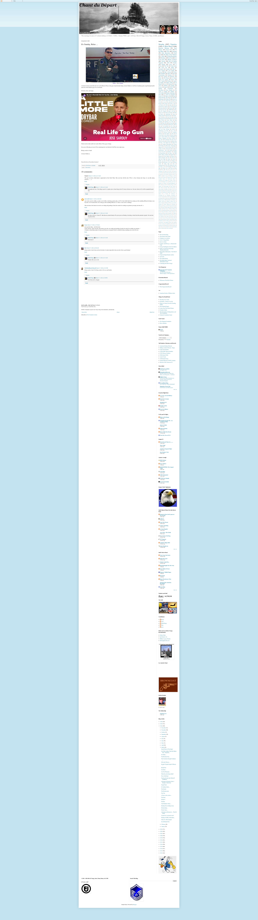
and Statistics (161, 222)
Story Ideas (165, 213)
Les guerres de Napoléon (169, 94)
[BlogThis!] (100, 165)
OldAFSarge (91, 187)
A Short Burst (87, 167)
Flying (163, 64)
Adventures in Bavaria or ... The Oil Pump (169, 812)
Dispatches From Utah (165, 386)
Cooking (166, 180)
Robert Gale (174, 141)
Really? (173, 160)
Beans (162, 619)
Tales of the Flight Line (165, 142)
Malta (174, 198)
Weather (172, 91)
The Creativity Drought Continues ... (168, 759)
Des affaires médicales (164, 154)
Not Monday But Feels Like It (170, 139)
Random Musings (164, 48)
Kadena (169, 192)
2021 (161, 833)
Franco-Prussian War (163, 97)
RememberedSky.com (165, 372)
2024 (161, 726)
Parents (169, 159)
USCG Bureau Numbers (165, 353)
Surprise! (170, 213)
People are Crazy (162, 160)
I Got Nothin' (171, 70)
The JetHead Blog (164, 383)
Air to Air (173, 130)
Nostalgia (173, 204)
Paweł (174, 159)
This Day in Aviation (164, 369)
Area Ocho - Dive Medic (165, 532)
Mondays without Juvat (171, 201)
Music (169, 73)
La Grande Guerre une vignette (168, 78)
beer (171, 222)
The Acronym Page (164, 234)
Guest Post (169, 50)
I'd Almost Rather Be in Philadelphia (167, 136)
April (162, 745)
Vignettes (173, 44)
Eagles (165, 87)
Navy (169, 157)
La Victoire (166, 193)
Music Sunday (172, 138)
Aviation (175, 117)
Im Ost (170, 58)
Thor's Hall (162, 445)
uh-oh (164, 228)
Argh (161, 174)
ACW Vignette (163, 111)
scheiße (167, 226)
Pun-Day (164, 210)
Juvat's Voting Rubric (164, 240)
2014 (161, 848)
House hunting (174, 135)
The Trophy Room (164, 258)
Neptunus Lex (163, 713)
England (172, 154)
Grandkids (163, 73)
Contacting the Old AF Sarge (166, 263)
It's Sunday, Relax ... (165, 787)
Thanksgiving (161, 165)
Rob (85, 248)
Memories (172, 76)
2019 (161, 837)
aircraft (173, 129)
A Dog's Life (161, 148)
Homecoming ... (164, 808)
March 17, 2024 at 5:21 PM (102, 268)
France (170, 64)
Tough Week (164, 785)
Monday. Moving (162, 201)
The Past (172, 216)
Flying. (172, 156)
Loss (165, 198)
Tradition (160, 127)
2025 (161, 723)
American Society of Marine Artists (167, 293)
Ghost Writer (161, 187)
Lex (165, 84)
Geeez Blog (162, 587)
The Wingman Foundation (165, 321)
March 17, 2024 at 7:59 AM (94, 225)
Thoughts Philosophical (166, 144)
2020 (161, 835)
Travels (163, 61)
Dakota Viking (169, 82)
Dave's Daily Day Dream (165, 432)
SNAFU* (163, 799)
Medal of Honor (172, 59)
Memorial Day (168, 115)
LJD (171, 97)
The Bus (163, 801)
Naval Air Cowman (164, 399)
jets (168, 225)
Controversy (161, 180)
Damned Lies (164, 181)
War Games (165, 103)
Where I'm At (165, 168)
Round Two (163, 767)
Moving (170, 84)
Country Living (172, 180)
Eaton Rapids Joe (164, 546)
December (163, 727)
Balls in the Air (166, 175)
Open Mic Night (162, 159)
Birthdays (169, 151)
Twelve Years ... (164, 810)
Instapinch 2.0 (163, 402)
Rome (175, 123)
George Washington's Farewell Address (168, 246)
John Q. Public (163, 425)
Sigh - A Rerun (167, 72)
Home (118, 312)
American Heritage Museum (166, 346)
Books (160, 132)
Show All (175, 389)
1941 (168, 51)
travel (161, 228)
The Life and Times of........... (166, 442)
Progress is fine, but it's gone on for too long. (167, 515)
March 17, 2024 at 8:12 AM (102, 187)
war (162, 169)
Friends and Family (169, 112)
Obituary (160, 205)
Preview (160, 210)
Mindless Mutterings (170, 93)
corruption (175, 222)
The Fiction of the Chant (165, 236)
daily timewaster (163, 558)
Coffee (175, 153)
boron (86, 225)
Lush (162, 621)
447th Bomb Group (164, 358)
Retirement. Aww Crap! (167, 162)
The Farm (163, 797)
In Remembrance (173, 106)
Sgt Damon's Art (163, 637)
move (174, 225)
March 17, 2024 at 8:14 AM (102, 237)
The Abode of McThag (165, 536)
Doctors (160, 87)
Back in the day (171, 111)
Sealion (172, 210)
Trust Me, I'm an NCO (165, 435)
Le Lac (163, 102)
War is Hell (170, 127)
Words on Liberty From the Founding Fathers (168, 304)
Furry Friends (172, 186)
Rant (174, 73)
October (163, 732)
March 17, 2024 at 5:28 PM (101, 277)
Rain (169, 160)
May (162, 743)
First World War (166, 100)
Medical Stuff (161, 115)
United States (164, 219)
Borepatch (162, 575)
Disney (165, 183)
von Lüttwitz (161, 105)
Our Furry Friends (171, 205)
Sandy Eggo (166, 163)
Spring (167, 124)
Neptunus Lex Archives (165, 238)
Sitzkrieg (166, 85)
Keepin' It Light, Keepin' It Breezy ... (168, 765)
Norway (160, 72)
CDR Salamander (164, 475)
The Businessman (165, 791)
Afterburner (161, 171)
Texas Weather (169, 90)
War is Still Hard (164, 776)
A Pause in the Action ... (166, 795)
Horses (171, 189)
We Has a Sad (172, 103)
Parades (163, 207)
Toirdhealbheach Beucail (90, 268)
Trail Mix (173, 217)
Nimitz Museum (167, 204)
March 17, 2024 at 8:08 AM (93, 248)
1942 (168, 63)
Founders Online (163, 310)
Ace (174, 169)
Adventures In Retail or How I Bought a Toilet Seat (167, 782)
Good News (173, 187)
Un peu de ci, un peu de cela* (167, 815)
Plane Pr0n (164, 123)
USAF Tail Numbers (164, 349)
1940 (162, 56)
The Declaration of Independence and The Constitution (168, 312)
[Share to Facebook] (102, 165)
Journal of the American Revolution (165, 583)
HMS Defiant (163, 460)
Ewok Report (166, 133)
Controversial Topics (171, 178)
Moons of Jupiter (161, 202)
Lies (166, 196)
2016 (161, 844)
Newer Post (84, 312)
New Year (160, 139)
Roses (164, 117)
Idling (163, 190)
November (163, 730)
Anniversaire (168, 148)
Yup (174, 220)
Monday (161, 44)
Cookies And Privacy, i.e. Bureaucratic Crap (168, 244)
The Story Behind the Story (171, 165)
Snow (174, 163)
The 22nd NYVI (170, 102)
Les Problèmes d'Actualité (170, 195)
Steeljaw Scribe (163, 406)
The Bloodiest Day (165, 756)
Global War (167, 187)
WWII (165, 127)
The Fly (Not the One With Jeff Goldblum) (168, 778)
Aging (165, 171)
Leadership (160, 195)
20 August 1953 (163, 370)
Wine (160, 94)
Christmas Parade (166, 132)
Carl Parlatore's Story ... (166, 803)
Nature (167, 202)
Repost (168, 210)
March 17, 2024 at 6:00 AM (95, 199)
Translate (168, 339)
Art (173, 148)
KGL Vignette (162, 81)
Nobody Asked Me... (164, 562)
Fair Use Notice (163, 242)
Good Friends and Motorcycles (166, 387)
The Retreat (166, 78)
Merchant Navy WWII (163, 199)
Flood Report (171, 184)
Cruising (172, 85)
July (162, 738)
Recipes (160, 162)
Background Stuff (163, 118)
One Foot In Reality (164, 482)
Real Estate (170, 123)
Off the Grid (162, 141)
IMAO (161, 329)
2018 (161, 840)
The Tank (173, 126)
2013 (161, 850)
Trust (159, 219)
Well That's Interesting (170, 145)
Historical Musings (164, 106)
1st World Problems (168, 147)
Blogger (134, 904)
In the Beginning (169, 190)
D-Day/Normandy (172, 56)
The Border (163, 789)
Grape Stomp (161, 189)
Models (169, 199)
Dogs (174, 96)
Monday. (173, 199)
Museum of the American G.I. (166, 362)
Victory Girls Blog (164, 525)
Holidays (163, 58)
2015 (161, 846)
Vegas (175, 108)
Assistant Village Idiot (165, 542)
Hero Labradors (163, 323)
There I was (162, 166)
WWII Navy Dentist (164, 478)
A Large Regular (164, 529)
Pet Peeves (168, 141)
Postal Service (165, 208)
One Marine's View (164, 452)
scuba (171, 226)
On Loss (173, 157)
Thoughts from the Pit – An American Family (166, 421)
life (171, 225)
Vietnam (175, 144)
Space (174, 211)
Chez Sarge (174, 177)
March (162, 747)
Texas (174, 214)
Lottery (168, 198)
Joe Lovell (87, 199)
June (162, 740)
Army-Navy (169, 117)
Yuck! (172, 220)
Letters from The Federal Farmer (167, 308)
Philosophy (168, 207)
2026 (161, 721)
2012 (161, 853)
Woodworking (162, 75)
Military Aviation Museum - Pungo (167, 347)
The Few (172, 124)
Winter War (168, 99)
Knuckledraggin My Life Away (167, 565)
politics (175, 109)
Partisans (171, 108)
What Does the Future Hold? (167, 774)
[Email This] (99, 165)
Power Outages (172, 208)
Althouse (162, 519)
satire (163, 226)
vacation (165, 76)
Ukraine (175, 72)
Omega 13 (164, 205)
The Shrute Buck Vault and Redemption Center (166, 261)
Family (175, 63)
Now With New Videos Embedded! (167, 384)
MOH (172, 67)
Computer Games (162, 178)
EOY (159, 184)
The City (163, 793)
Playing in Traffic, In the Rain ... (168, 817)
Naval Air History (164, 409)
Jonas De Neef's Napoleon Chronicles (166, 270)
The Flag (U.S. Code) (164, 299)
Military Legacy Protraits (165, 638)
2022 (166, 105)
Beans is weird (172, 175)
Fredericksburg (165, 186)
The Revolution (165, 126)
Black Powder (161, 120)
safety (160, 226)
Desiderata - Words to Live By (166, 301)
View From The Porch (165, 555)
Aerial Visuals (163, 357)
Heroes (172, 79)
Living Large (171, 196)
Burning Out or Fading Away (167, 805)
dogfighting (168, 223)
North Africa (174, 66)
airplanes (160, 147)
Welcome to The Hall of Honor (166, 280)
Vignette (168, 69)
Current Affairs (169, 120)
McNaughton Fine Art (164, 640)
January (163, 826)
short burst (175, 226)
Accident (170, 169)
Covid (160, 181)
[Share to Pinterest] (104, 165)
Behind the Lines (172, 118)
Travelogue (169, 166)
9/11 (174, 147)
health (165, 225)
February (163, 824)
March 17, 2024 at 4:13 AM (95, 176)
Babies (170, 105)
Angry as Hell (168, 96)
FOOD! (171, 87)
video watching (169, 228)
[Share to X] (101, 165)
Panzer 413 (161, 96)
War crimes (175, 219)
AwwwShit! (161, 93)
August (163, 736)
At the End (165, 174)
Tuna (162, 625)
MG (171, 198)
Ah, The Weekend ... (165, 771)
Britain (160, 177)
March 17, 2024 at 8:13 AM (102, 213)
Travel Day (164, 67)
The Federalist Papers (164, 306)
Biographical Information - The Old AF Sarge (168, 252)
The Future (167, 216)
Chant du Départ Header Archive (167, 254)
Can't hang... (169, 153)
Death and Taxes (172, 181)
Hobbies (166, 189)
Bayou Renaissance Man (165, 579)
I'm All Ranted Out (165, 821)
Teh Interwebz (169, 214)
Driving (175, 105)
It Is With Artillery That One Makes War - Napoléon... (168, 751)
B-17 (174, 174)
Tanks (174, 213)
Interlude (164, 192)
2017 (161, 842)
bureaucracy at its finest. (164, 130)
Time (163, 217)
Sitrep (163, 211)
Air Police (170, 171)
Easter (163, 184)
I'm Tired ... (163, 769)
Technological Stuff (162, 214)
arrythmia (166, 222)
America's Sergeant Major (166, 449)
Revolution (161, 69)
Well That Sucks (163, 109)
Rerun (160, 78)
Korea (174, 114)
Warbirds (161, 220)
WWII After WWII (164, 355)
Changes (168, 177)
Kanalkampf (168, 114)
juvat (162, 627)
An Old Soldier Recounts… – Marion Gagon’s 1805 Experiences (167, 272)
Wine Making (166, 220)
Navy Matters (163, 463)
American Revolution (167, 172)
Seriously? (162, 124)
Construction (170, 88)
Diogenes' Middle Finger (165, 572)
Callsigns (164, 177)
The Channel (161, 216)
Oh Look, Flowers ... (165, 762)
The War (166, 66)
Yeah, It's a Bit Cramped (166, 819)
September (163, 734)
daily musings (162, 223)
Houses (161, 114)
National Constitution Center (166, 315)
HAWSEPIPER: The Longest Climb (166, 467)
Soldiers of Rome (168, 211)
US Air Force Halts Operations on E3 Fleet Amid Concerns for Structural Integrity (167, 379)
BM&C (160, 175)
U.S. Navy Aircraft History (166, 395)
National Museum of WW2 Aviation (167, 360)
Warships (162, 145)
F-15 (166, 184)
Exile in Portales (163, 428)
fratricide (173, 223)
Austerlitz (170, 174)
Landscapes (173, 193)
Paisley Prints (163, 635)
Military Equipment (163, 138)
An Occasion (174, 172)
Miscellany (161, 90)
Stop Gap (160, 213)
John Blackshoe (166, 53)
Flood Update (166, 156)
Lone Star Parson (164, 522)
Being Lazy (161, 112)
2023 (161, 829)
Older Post (152, 312)
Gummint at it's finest (169, 121)
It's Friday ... (164, 754)
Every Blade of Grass (165, 569)
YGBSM (170, 109)
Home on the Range (164, 417)
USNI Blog (162, 471)
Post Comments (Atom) (92, 314)
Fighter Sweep (163, 377)
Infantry (161, 108)
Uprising (174, 51)
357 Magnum (163, 539)
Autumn (170, 150)
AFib (166, 169)
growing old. (161, 225)
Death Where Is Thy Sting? (167, 749)
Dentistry (160, 183)
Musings (169, 81)
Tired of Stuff (168, 217)
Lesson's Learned (161, 196)
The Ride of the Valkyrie (170, 54)
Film (172, 133)
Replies (87, 184)
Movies (166, 108)
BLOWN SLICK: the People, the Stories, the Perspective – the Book (167, 374)
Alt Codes (162, 256)
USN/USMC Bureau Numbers (166, 351)
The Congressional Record (165, 286)
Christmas (170, 75)
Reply (86, 181)
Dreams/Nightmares (171, 183)
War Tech (169, 219)
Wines (171, 168)
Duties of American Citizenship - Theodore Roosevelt (167, 249)
